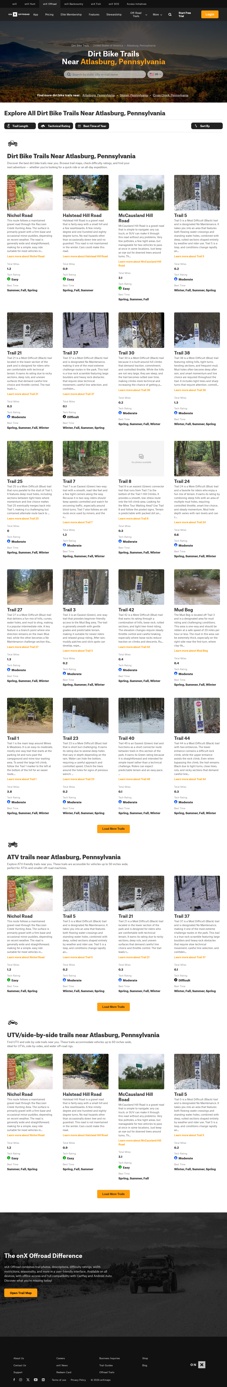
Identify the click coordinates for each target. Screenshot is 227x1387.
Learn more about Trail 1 (30, 757)
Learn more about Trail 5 (197, 238)
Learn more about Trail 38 (197, 372)
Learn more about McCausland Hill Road (141, 238)
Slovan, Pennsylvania (134, 95)
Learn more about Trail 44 (197, 757)
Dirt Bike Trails (80, 45)
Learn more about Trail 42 (141, 628)
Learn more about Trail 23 (85, 757)
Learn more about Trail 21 (30, 372)
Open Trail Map (21, 1293)
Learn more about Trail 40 (141, 757)
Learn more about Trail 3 (85, 628)
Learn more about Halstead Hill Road (85, 238)
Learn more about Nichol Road (30, 238)
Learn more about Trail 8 (141, 500)
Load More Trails (113, 828)
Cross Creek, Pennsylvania (170, 95)
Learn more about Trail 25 (30, 500)
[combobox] (108, 74)
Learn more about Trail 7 (85, 500)
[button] (20, 126)
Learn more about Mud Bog (197, 628)
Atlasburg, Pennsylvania (98, 95)
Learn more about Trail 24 (197, 500)
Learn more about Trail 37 (85, 372)
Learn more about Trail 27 (30, 628)
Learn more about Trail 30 (141, 372)
